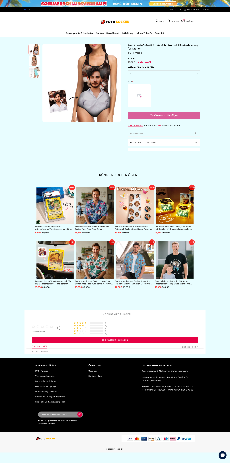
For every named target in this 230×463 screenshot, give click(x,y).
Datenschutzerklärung (45, 381)
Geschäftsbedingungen (46, 386)
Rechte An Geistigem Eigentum (50, 396)
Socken (100, 33)
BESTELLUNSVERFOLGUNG (195, 10)
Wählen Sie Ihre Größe (141, 67)
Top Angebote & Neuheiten (80, 33)
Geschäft (159, 33)
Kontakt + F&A (95, 376)
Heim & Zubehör (143, 33)
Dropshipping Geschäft (46, 391)
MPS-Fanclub (41, 371)
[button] (46, 83)
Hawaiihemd (112, 33)
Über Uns (92, 371)
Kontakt (173, 10)
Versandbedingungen (45, 376)
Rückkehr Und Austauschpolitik (50, 402)
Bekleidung (127, 33)
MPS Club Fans (135, 125)
